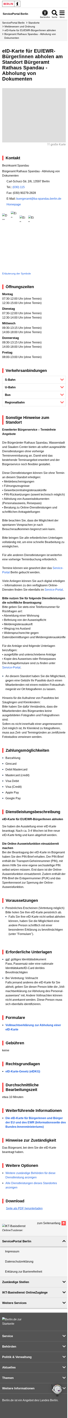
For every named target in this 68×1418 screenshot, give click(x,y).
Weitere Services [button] (14, 1303)
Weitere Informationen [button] (18, 1388)
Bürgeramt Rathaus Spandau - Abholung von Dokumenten (30, 36)
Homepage (14, 204)
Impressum (12, 1251)
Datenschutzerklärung (19, 1261)
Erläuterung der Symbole (16, 273)
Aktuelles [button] (9, 1367)
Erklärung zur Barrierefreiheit (23, 1271)
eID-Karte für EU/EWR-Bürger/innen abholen (30, 30)
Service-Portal (54, 589)
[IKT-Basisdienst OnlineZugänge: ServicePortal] (18, 1227)
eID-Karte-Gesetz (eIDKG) (22, 1071)
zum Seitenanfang (48, 1223)
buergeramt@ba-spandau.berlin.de (38, 198)
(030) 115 (19, 187)
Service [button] (7, 1336)
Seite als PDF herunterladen (24, 1208)
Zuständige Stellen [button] (15, 1282)
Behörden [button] (9, 1346)
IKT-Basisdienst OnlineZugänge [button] (25, 1292)
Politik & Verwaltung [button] (17, 1357)
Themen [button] (8, 1378)
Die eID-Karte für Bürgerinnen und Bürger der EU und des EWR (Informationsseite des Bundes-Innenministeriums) (35, 1122)
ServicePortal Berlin (13, 22)
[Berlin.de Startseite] (11, 4)
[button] (34, 380)
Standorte (34, 22)
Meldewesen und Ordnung (20, 26)
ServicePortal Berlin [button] (16, 1241)
